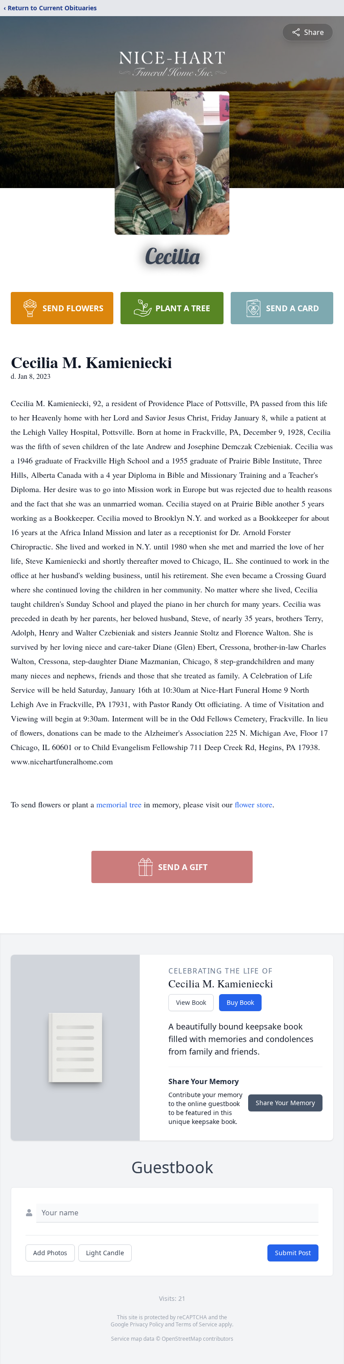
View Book (191, 1002)
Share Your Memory (285, 1102)
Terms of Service (196, 1324)
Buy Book (240, 1002)
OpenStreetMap (182, 1339)
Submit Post (293, 1252)
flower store (253, 804)
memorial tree (119, 804)
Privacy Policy (146, 1324)
